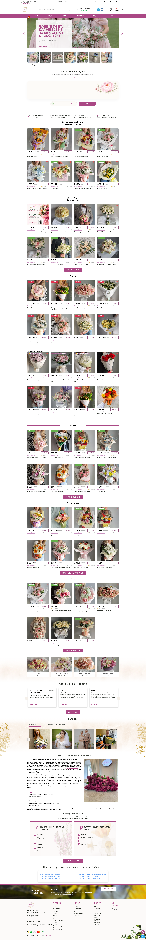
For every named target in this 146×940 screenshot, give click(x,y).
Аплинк (48, 935)
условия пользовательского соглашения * (64, 894)
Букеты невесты (41, 851)
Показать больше (73, 270)
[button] (70, 47)
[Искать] (37, 9)
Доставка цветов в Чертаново (50, 876)
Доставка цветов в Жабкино (50, 878)
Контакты (122, 1)
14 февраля (97, 908)
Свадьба (50, 16)
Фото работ (62, 724)
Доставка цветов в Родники (88, 876)
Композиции (80, 16)
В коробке (40, 847)
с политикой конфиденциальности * (85, 892)
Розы (38, 841)
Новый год (97, 915)
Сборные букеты (42, 838)
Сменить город (26, 3)
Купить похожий (66, 606)
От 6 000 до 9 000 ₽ (87, 841)
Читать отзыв (33, 704)
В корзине (40, 844)
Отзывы (97, 1)
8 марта (96, 906)
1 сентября (35, 16)
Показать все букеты (73, 497)
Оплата (91, 1)
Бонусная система (58, 929)
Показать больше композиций (73, 573)
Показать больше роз (73, 651)
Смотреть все (73, 712)
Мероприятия (57, 908)
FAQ (117, 1)
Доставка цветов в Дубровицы (89, 878)
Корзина (123, 9)
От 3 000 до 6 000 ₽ (87, 838)
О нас (101, 2)
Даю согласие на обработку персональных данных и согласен (72, 892)
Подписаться (108, 889)
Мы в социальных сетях (50, 724)
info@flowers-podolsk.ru (34, 921)
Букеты (65, 16)
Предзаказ (114, 409)
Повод (111, 16)
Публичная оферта (58, 926)
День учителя (97, 913)
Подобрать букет (73, 861)
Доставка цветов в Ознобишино (51, 874)
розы (30, 792)
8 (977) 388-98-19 (85, 8)
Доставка (106, 1)
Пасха (95, 917)
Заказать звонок (83, 10)
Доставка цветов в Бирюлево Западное (92, 874)
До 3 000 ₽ (84, 834)
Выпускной (97, 922)
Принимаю (62, 894)
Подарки (95, 16)
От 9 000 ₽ (84, 844)
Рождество (97, 924)
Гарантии (112, 1)
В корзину (44, 151)
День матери (97, 910)
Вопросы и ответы (58, 920)
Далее (87, 103)
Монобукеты (40, 834)
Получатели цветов (35, 724)
